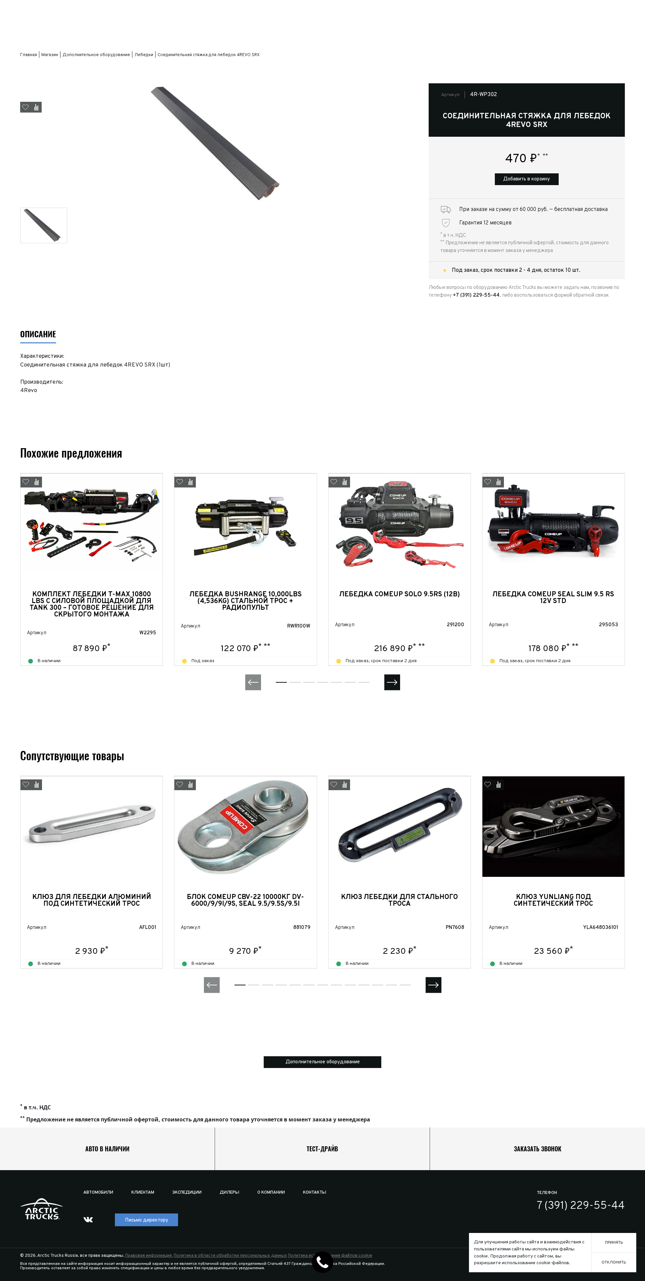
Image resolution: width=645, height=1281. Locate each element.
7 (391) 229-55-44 (581, 1206)
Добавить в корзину (526, 179)
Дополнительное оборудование (323, 1062)
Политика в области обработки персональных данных (230, 1255)
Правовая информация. (149, 1255)
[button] (253, 682)
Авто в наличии (107, 1149)
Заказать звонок (537, 1149)
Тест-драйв (322, 1149)
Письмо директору (146, 1220)
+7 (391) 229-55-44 (476, 295)
